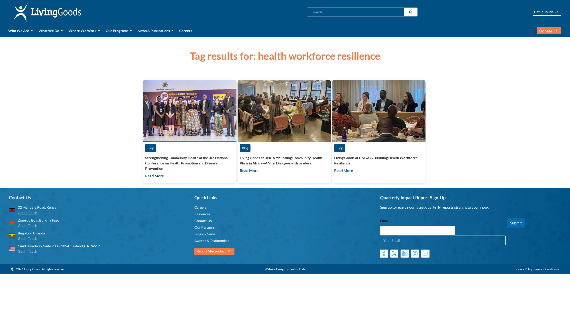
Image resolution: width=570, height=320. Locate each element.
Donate (545, 30)
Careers (185, 30)
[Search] (410, 12)
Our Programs (117, 30)
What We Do (49, 30)
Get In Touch (543, 12)
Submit (516, 222)
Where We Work (82, 30)
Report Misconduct (211, 251)
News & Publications (154, 30)
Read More (154, 176)
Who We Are (18, 30)
